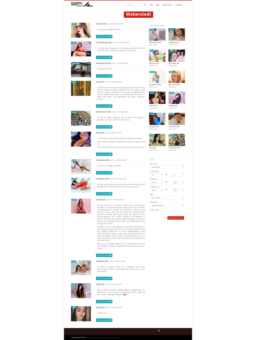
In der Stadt (154, 210)
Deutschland (167, 5)
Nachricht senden (103, 36)
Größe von (154, 179)
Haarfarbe (154, 202)
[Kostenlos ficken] (82, 5)
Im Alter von (154, 171)
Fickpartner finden (176, 218)
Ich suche (153, 164)
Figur (152, 194)
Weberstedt (119, 24)
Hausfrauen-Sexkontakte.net (94, 337)
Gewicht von (154, 187)
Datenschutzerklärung (113, 337)
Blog (157, 5)
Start (151, 5)
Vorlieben (179, 5)
